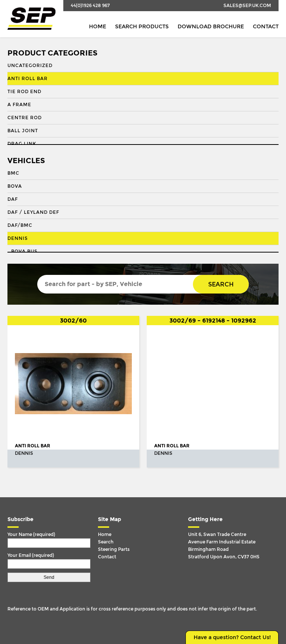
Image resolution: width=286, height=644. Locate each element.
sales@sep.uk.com (247, 5)
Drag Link (21, 143)
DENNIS (17, 238)
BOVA (14, 186)
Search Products (142, 26)
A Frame (19, 104)
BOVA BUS (24, 251)
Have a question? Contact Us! (232, 637)
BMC (13, 173)
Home (97, 26)
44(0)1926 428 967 (90, 5)
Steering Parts (114, 549)
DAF (12, 199)
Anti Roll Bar (27, 78)
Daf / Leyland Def (33, 212)
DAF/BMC (19, 225)
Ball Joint (22, 130)
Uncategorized (30, 65)
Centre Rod (24, 117)
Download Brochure (211, 26)
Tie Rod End (24, 91)
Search (220, 284)
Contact (266, 26)
